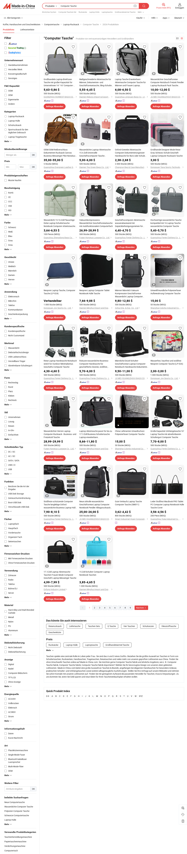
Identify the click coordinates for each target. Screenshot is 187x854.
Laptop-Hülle (94, 12)
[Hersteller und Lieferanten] (19, 6)
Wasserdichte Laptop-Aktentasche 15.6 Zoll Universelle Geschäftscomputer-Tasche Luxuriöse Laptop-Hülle (95, 152)
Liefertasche (74, 626)
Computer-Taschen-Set (67, 12)
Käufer (139, 17)
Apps (165, 17)
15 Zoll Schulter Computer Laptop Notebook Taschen (94, 573)
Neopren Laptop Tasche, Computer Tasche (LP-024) (59, 292)
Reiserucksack (55, 626)
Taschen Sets (94, 626)
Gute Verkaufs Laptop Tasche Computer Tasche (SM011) (128, 503)
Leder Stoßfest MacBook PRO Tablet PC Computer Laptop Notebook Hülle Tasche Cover (167, 504)
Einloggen (179, 7)
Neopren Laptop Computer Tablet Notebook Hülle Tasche (94, 292)
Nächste (140, 607)
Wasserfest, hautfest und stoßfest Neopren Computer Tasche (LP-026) (166, 362)
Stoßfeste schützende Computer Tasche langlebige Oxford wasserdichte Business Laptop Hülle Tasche (60, 504)
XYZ (141, 696)
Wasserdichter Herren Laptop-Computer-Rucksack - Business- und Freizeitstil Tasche (60, 434)
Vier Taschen (129, 626)
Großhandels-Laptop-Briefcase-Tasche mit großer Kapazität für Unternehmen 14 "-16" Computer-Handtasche (58, 82)
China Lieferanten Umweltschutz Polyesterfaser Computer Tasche (129, 433)
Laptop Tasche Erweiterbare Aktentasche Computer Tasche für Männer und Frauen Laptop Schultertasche (130, 82)
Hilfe (153, 17)
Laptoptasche (107, 12)
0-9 (47, 696)
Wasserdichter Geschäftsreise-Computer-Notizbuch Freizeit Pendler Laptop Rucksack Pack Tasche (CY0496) (167, 82)
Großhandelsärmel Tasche (125, 12)
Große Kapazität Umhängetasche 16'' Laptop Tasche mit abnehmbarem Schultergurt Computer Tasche (167, 434)
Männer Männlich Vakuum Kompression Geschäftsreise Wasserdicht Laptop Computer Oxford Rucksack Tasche (129, 293)
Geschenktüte (55, 632)
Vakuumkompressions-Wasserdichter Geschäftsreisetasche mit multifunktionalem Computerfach (96, 223)
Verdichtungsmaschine (14, 846)
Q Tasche (112, 626)
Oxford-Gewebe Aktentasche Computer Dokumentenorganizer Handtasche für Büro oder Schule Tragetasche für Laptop (130, 152)
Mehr (48, 650)
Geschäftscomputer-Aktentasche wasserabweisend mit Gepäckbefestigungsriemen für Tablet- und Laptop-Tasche (130, 223)
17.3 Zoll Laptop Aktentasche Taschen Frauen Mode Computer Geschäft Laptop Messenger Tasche (60, 574)
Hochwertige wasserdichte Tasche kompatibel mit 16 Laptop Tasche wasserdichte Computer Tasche (165, 223)
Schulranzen (148, 626)
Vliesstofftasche (168, 626)
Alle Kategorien (13, 17)
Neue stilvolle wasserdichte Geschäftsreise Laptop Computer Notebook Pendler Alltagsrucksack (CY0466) (94, 504)
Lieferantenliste (27, 29)
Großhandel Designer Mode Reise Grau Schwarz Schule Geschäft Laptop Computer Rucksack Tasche (166, 152)
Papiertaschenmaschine (15, 841)
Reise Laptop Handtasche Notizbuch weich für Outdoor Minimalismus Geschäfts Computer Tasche (60, 363)
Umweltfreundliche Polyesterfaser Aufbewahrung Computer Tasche (165, 292)
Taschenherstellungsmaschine (18, 837)
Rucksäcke (83, 12)
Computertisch (11, 850)
